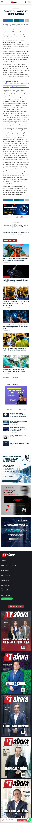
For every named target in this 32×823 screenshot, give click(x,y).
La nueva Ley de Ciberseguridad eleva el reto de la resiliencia (18, 436)
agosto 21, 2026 (6, 262)
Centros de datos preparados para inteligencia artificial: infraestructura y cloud (19, 443)
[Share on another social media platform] (27, 20)
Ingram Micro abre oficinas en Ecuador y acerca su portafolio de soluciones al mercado (18, 429)
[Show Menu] (2, 2)
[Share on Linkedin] (10, 20)
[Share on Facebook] (5, 20)
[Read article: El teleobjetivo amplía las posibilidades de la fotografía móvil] (16, 271)
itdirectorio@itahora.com (7, 594)
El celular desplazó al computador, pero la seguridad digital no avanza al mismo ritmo (15, 326)
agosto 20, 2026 (6, 352)
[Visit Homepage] (13, 2)
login (7, 377)
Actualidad (7, 255)
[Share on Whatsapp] (16, 20)
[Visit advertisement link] (16, 211)
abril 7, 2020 (14, 17)
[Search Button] (25, 2)
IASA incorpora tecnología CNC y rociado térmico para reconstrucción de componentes (16, 303)
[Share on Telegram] (21, 20)
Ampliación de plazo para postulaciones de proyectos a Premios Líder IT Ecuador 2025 (18, 415)
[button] (28, 819)
